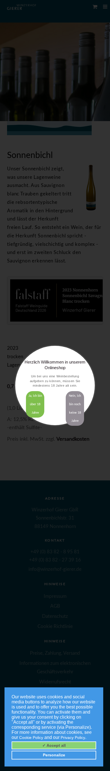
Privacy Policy (73, 737)
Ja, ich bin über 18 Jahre (35, 404)
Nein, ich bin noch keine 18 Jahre (75, 408)
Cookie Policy (31, 737)
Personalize (54, 755)
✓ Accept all (54, 745)
